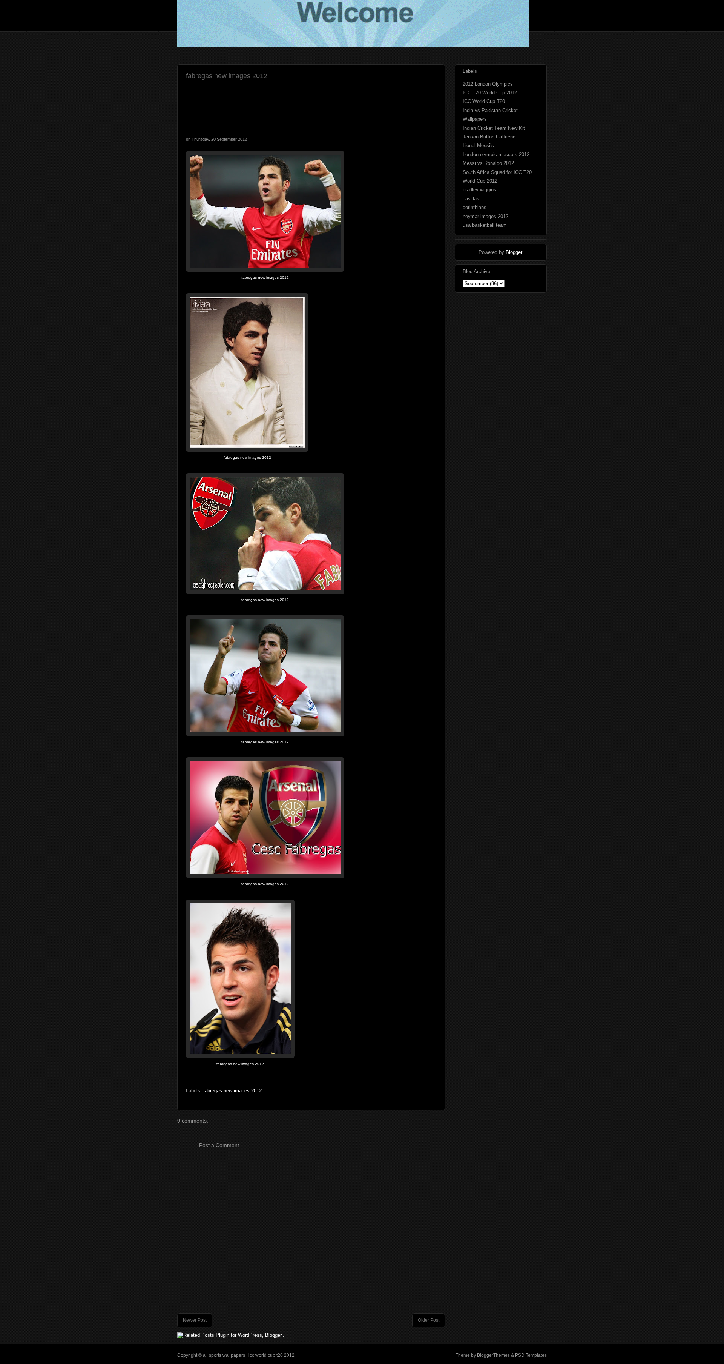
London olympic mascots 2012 (496, 154)
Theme (463, 1355)
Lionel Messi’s (478, 145)
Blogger (514, 252)
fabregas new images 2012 (226, 76)
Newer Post (195, 1320)
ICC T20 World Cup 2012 (490, 92)
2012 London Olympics (488, 84)
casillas (471, 198)
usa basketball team (485, 225)
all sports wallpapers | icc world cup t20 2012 (249, 1355)
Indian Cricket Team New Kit (494, 128)
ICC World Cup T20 (484, 101)
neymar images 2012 (485, 216)
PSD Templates (530, 1355)
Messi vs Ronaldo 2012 (488, 163)
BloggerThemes (493, 1355)
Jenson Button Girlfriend (489, 137)
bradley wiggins (479, 189)
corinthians (474, 207)
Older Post (428, 1320)
